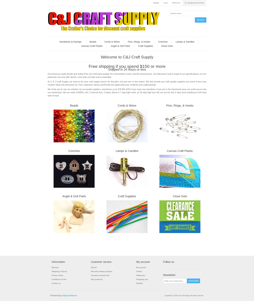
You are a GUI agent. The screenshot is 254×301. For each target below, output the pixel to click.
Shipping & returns (59, 271)
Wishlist (139, 283)
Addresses (140, 275)
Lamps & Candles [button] (185, 41)
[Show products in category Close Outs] (180, 216)
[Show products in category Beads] (74, 126)
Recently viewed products (101, 271)
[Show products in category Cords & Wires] (127, 126)
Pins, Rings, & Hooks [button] (139, 41)
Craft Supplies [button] (145, 46)
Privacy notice (57, 275)
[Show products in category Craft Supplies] (127, 216)
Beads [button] (93, 41)
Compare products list (100, 275)
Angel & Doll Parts (74, 196)
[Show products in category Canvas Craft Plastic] (180, 171)
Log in (166, 3)
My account (141, 267)
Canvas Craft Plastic (180, 151)
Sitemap (55, 267)
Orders (139, 271)
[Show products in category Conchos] (74, 171)
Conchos (74, 151)
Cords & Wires (127, 105)
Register (156, 3)
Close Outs (180, 196)
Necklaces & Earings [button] (70, 41)
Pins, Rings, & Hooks (180, 105)
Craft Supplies (127, 196)
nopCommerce (69, 295)
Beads (74, 105)
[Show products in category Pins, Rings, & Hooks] (180, 126)
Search (200, 20)
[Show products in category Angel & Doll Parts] (74, 216)
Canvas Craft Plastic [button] (92, 46)
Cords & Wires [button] (112, 41)
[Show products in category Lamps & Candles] (127, 171)
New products (96, 279)
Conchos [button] (163, 41)
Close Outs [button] (167, 46)
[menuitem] (71, 42)
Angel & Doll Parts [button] (120, 46)
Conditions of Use (59, 279)
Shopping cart (142, 279)
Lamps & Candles (127, 151)
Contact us (56, 283)
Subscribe (193, 281)
